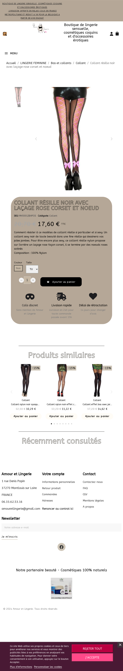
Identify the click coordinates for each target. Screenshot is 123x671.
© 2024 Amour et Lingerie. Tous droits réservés (30, 608)
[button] (36, 139)
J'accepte (92, 657)
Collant (53, 215)
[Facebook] (61, 547)
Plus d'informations (21, 666)
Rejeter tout (92, 648)
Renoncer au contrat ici (57, 508)
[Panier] (117, 34)
